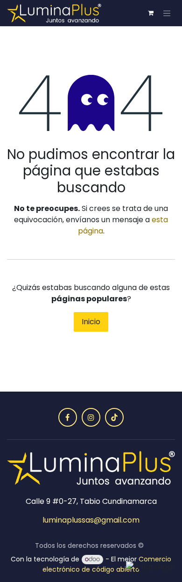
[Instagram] (91, 417)
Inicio (91, 321)
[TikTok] (114, 417)
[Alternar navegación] (167, 13)
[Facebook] (67, 417)
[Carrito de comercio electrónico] (151, 13)
